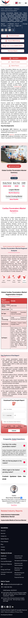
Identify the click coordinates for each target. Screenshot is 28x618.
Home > (3, 8)
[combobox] (8, 415)
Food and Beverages (6, 561)
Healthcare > (17, 8)
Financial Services (19, 577)
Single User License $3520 (12, 45)
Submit (14, 430)
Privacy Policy (19, 612)
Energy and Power (5, 569)
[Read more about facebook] (7, 607)
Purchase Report (12, 50)
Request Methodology (14, 40)
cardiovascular (17, 86)
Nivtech (10, 614)
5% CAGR (14, 178)
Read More (14, 505)
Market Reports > (9, 8)
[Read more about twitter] (5, 607)
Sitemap (3, 549)
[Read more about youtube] (13, 607)
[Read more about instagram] (10, 607)
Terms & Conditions (9, 612)
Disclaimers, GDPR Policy (16, 427)
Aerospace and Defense (21, 560)
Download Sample (14, 35)
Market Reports (5, 539)
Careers (3, 547)
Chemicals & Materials (6, 564)
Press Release (4, 541)
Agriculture (3, 558)
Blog (2, 544)
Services (3, 533)
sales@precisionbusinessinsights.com (12, 584)
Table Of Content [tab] (15, 62)
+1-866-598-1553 (7, 587)
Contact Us (3, 536)
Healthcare (3, 556)
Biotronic (12, 134)
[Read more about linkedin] (21, 498)
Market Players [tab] (15, 65)
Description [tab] (15, 58)
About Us (3, 530)
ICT (2, 566)
